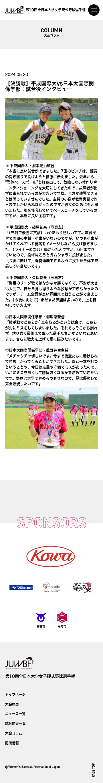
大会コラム (13, 733)
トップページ (15, 694)
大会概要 (12, 704)
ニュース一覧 (15, 713)
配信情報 (12, 743)
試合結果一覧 (15, 723)
